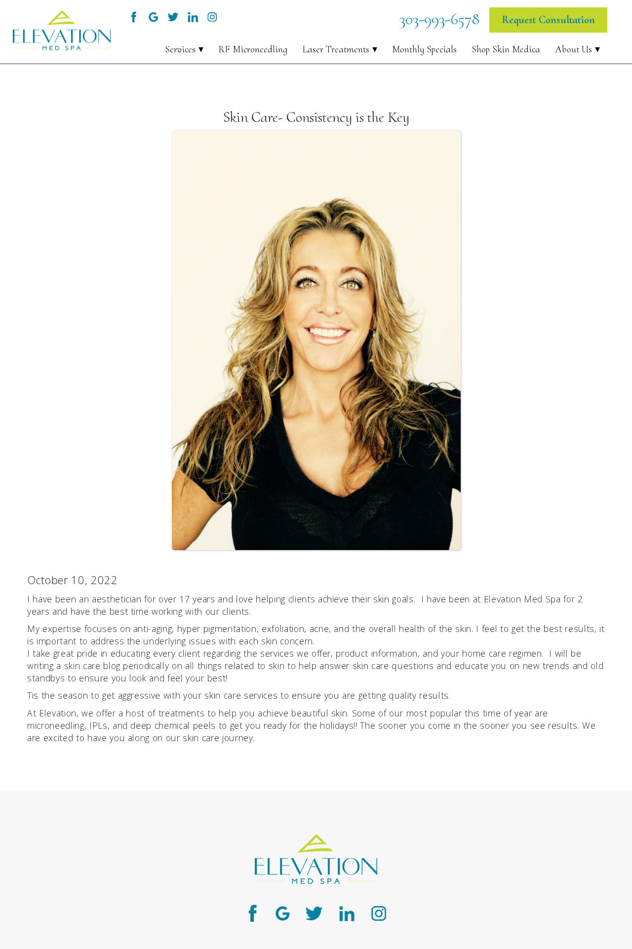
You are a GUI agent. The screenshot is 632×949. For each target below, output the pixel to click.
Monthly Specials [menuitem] (424, 49)
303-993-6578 (439, 19)
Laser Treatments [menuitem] (335, 49)
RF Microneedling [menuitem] (252, 49)
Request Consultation (548, 19)
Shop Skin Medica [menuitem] (506, 49)
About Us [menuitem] (573, 49)
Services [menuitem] (180, 49)
